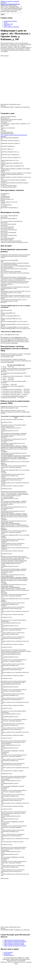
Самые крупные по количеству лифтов (14, 944)
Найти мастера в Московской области (11, 104)
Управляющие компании (10, 21)
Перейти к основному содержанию (10, 1)
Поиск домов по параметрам (11, 26)
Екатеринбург (7, 953)
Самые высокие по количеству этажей (14, 943)
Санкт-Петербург (8, 952)
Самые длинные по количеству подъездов (15, 945)
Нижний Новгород (9, 955)
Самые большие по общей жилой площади (15, 941)
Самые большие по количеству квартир (14, 940)
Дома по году (7, 25)
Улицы (5, 22)
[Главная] (3, 2)
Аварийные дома (8, 24)
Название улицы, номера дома (9, 11)
